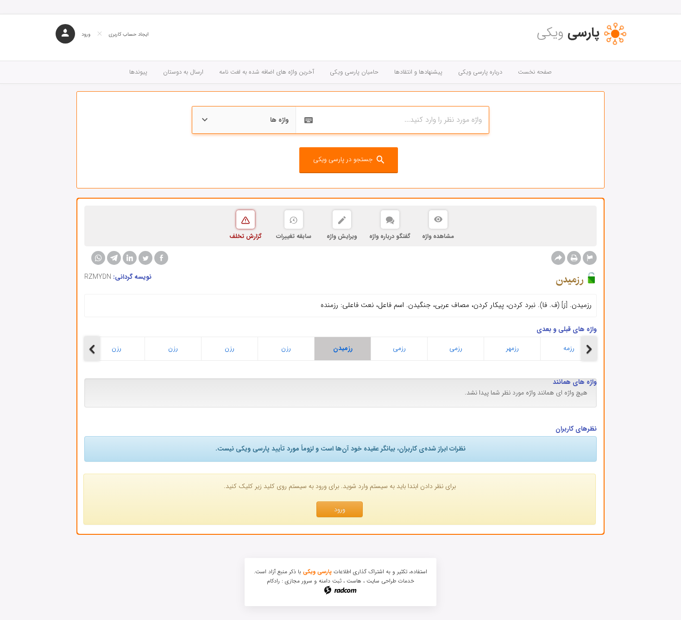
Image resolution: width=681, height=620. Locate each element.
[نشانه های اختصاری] (590, 258)
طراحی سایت (381, 580)
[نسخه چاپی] (574, 258)
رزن (116, 348)
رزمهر (512, 348)
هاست (354, 580)
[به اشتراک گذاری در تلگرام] (114, 258)
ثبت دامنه (330, 580)
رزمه (568, 348)
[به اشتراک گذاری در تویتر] (145, 258)
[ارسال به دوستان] (558, 258)
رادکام (273, 580)
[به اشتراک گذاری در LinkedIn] (130, 258)
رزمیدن (343, 348)
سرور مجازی (298, 580)
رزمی (399, 348)
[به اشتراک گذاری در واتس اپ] (98, 258)
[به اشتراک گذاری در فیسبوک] (161, 258)
